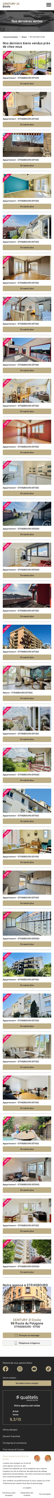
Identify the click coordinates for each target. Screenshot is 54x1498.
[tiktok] (48, 1369)
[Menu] (48, 4)
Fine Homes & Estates (13, 1449)
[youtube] (34, 1369)
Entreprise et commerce (15, 1442)
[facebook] (5, 1369)
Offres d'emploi (10, 1429)
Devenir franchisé (11, 1436)
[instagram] (20, 1369)
